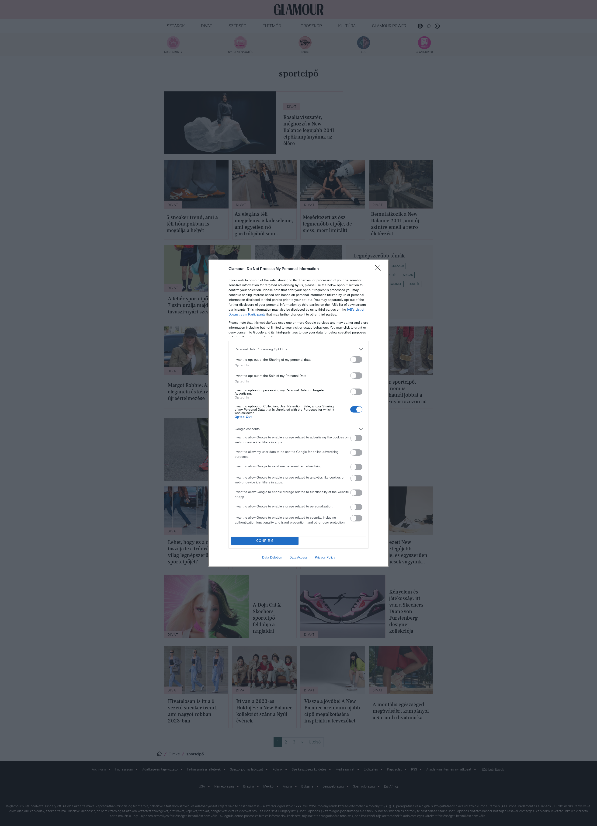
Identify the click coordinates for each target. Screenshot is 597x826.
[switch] (356, 359)
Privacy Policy (325, 557)
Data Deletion (272, 557)
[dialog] (298, 413)
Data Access (298, 557)
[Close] (379, 269)
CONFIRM (265, 540)
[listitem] (298, 349)
